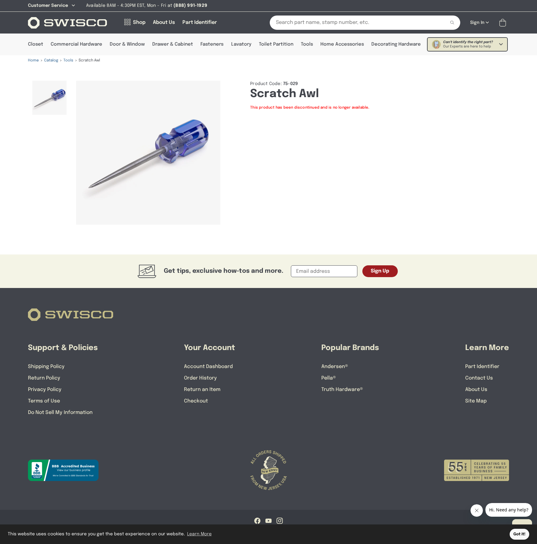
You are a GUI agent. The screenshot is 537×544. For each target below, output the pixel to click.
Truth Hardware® (342, 389)
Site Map (476, 401)
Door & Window (127, 44)
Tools (307, 44)
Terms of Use (44, 401)
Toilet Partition (276, 44)
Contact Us (479, 378)
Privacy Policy (45, 389)
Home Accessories (342, 44)
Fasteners (211, 44)
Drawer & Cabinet (172, 44)
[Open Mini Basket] (504, 23)
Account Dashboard (208, 366)
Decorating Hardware (396, 44)
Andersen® (334, 366)
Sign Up (380, 271)
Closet (35, 44)
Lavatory (241, 44)
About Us (476, 389)
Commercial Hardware (76, 44)
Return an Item (202, 389)
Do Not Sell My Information (60, 412)
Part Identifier (482, 366)
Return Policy (44, 378)
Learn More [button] (199, 534)
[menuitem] (49, 98)
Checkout (196, 401)
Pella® (328, 378)
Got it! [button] (519, 534)
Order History (200, 378)
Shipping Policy (46, 366)
